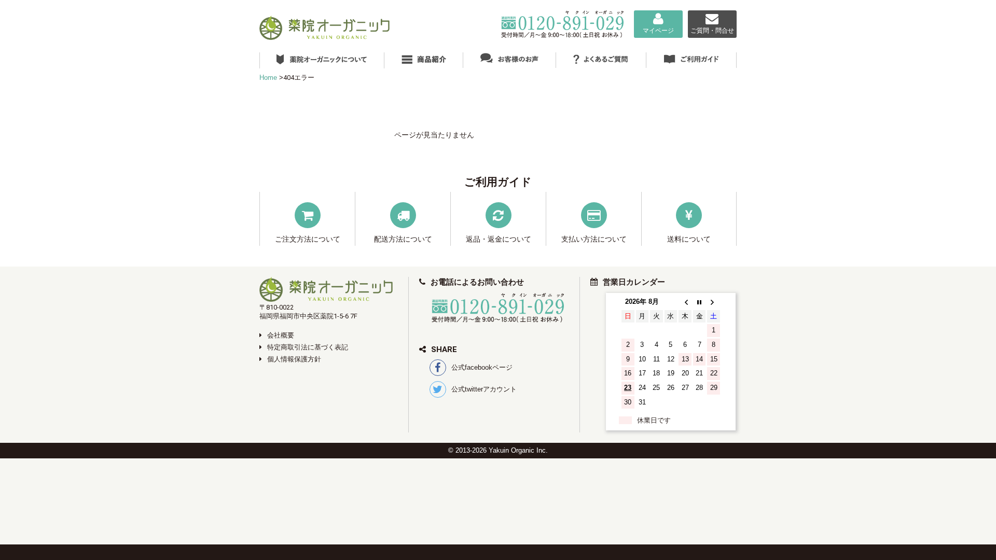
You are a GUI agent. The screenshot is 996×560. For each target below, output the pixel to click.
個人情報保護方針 (294, 359)
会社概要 (280, 335)
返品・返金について (498, 239)
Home (268, 77)
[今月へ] (699, 302)
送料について (689, 239)
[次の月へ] (713, 302)
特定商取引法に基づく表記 (307, 347)
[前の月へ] (685, 302)
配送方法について (403, 239)
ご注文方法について (307, 239)
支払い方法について (594, 239)
